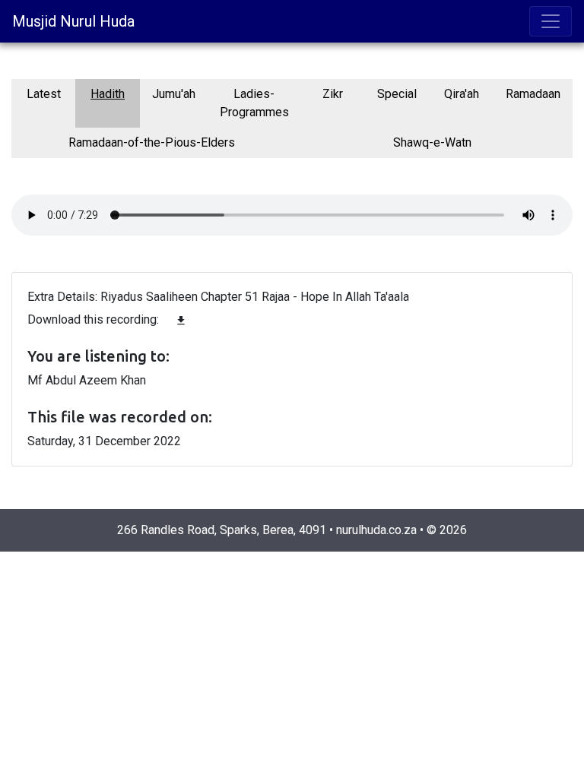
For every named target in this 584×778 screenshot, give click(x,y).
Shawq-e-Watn (432, 142)
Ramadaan (533, 94)
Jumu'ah (173, 94)
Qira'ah (461, 94)
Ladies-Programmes (254, 103)
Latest (44, 94)
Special (397, 94)
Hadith (107, 94)
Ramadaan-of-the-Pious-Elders (151, 142)
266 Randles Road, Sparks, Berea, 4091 (221, 530)
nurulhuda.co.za (376, 530)
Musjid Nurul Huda (73, 21)
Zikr (332, 94)
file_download (181, 321)
